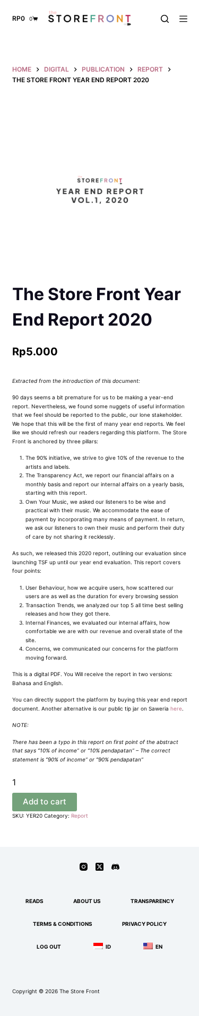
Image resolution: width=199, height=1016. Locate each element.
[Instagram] (84, 867)
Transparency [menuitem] (152, 901)
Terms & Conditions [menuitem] (62, 924)
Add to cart (44, 801)
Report (79, 815)
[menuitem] (101, 947)
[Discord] (115, 867)
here (176, 708)
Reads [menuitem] (34, 901)
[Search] (165, 19)
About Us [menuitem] (87, 901)
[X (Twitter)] (99, 867)
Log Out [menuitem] (49, 946)
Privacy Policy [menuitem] (144, 924)
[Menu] (183, 19)
